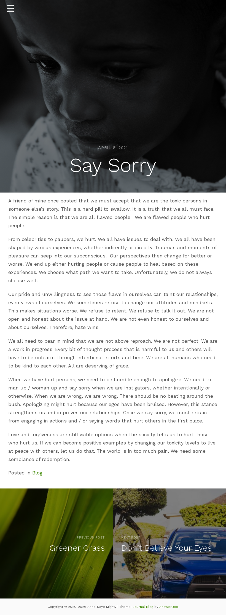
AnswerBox (168, 607)
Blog (37, 473)
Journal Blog (143, 607)
